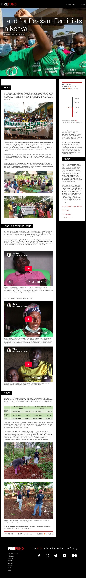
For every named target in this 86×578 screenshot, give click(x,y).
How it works (70, 4)
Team (10, 568)
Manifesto (11, 558)
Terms (10, 565)
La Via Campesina (67, 218)
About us (11, 561)
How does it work (13, 554)
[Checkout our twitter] (56, 556)
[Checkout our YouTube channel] (64, 556)
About (83, 4)
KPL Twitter (65, 210)
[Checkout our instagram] (47, 556)
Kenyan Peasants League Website (72, 206)
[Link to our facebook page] (39, 556)
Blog (9, 570)
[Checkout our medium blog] (74, 556)
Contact (10, 563)
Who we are (11, 556)
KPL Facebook (66, 214)
